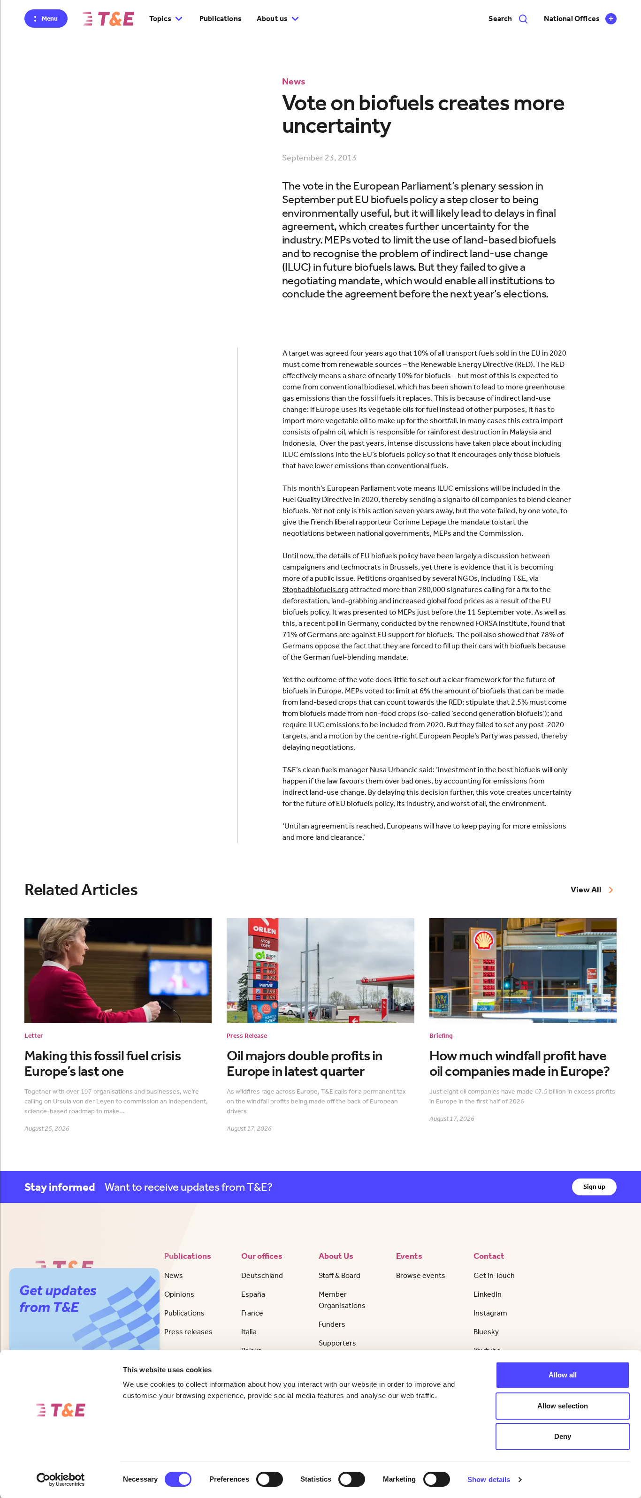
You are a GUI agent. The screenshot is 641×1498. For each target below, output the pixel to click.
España (253, 1294)
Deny (562, 1436)
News (173, 1275)
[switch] (269, 1479)
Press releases (188, 1331)
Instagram (490, 1312)
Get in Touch (494, 1275)
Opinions (179, 1294)
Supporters (337, 1342)
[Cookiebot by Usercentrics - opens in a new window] (61, 1480)
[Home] (108, 18)
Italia (249, 1331)
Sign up (594, 1187)
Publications (220, 18)
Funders (332, 1324)
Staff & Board (339, 1275)
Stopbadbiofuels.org (315, 589)
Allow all (563, 1375)
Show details (488, 1479)
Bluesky (486, 1331)
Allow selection (562, 1406)
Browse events (420, 1275)
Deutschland (262, 1275)
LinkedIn (487, 1294)
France (252, 1312)
